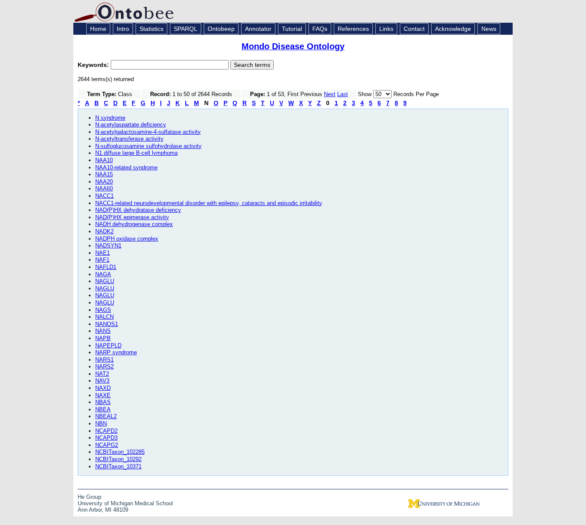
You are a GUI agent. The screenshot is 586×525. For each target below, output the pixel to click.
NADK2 (104, 231)
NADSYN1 (108, 245)
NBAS (103, 402)
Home (98, 28)
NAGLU (104, 281)
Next (329, 94)
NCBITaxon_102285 (120, 452)
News (488, 28)
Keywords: (94, 64)
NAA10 (104, 160)
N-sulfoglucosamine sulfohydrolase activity (148, 146)
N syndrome (110, 118)
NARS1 (104, 359)
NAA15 (104, 174)
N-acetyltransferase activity (129, 139)
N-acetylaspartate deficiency (130, 124)
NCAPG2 (106, 445)
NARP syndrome (116, 352)
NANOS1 (106, 324)
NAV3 (102, 380)
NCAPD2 (106, 431)
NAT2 (102, 374)
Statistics (151, 28)
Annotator (258, 28)
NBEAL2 (106, 416)
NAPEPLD (108, 345)
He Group (89, 497)
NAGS (103, 310)
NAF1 (102, 259)
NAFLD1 (105, 267)
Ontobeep (221, 28)
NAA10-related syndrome (126, 167)
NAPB (103, 338)
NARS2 (104, 366)
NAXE (103, 395)
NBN (101, 423)
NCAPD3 (106, 437)
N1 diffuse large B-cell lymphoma (136, 153)
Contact (414, 28)
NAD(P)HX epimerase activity (132, 217)
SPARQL (185, 28)
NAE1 (102, 253)
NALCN (104, 317)
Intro (123, 28)
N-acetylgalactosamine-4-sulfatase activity (148, 132)
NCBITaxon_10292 (118, 459)
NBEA (103, 409)
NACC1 (104, 196)
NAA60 (104, 188)
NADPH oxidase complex (126, 238)
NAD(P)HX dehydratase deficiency (138, 210)
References (353, 28)
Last (342, 94)
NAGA (103, 274)
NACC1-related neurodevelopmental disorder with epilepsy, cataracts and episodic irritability (208, 203)
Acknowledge (453, 28)
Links (386, 28)
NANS (103, 331)
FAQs (319, 28)
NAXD (103, 388)
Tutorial (292, 28)
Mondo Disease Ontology (293, 46)
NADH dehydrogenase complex (134, 224)
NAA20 (104, 181)
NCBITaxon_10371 (118, 466)
